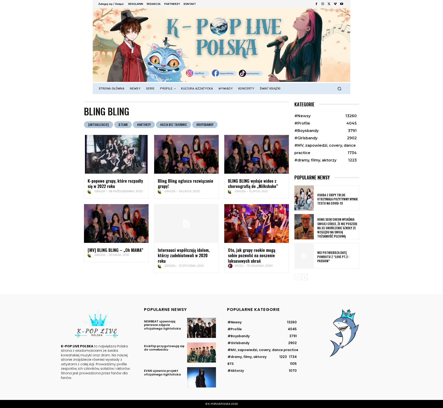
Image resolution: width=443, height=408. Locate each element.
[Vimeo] (335, 4)
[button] (339, 88)
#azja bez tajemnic (173, 124)
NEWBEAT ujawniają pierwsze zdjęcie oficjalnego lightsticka (162, 325)
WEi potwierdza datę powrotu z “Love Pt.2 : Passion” (333, 256)
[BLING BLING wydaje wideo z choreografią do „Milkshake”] (256, 154)
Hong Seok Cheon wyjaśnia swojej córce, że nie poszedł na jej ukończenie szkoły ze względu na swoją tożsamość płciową (337, 227)
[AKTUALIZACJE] (98, 124)
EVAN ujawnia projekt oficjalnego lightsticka (162, 373)
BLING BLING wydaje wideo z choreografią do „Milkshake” (253, 183)
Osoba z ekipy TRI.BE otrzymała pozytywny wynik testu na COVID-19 (337, 198)
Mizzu (239, 265)
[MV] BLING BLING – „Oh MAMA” (115, 250)
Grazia (99, 191)
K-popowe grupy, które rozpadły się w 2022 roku (115, 183)
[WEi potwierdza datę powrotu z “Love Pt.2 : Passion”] (304, 255)
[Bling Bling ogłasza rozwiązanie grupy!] (186, 154)
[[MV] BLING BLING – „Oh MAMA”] (116, 223)
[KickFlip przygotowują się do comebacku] (201, 352)
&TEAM (123, 124)
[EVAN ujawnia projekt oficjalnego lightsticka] (201, 377)
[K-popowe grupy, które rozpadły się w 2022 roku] (116, 154)
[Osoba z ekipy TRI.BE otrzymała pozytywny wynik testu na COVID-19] (304, 198)
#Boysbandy (204, 124)
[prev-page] (297, 277)
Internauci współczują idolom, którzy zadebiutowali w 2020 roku (184, 255)
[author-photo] (91, 191)
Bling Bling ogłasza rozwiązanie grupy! (185, 183)
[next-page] (305, 277)
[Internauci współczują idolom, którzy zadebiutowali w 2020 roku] (186, 223)
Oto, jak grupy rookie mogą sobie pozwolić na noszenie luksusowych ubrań (251, 255)
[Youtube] (341, 4)
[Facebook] (316, 4)
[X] (329, 4)
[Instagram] (323, 4)
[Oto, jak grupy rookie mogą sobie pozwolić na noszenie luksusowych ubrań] (256, 223)
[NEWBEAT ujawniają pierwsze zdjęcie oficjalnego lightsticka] (201, 328)
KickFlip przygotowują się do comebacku (164, 348)
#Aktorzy (144, 124)
